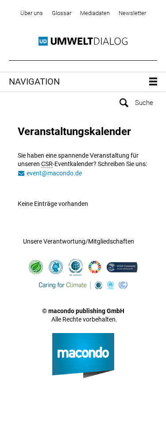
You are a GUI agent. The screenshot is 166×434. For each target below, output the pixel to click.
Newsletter (132, 13)
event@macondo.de (54, 173)
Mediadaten (95, 13)
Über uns (31, 13)
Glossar (61, 13)
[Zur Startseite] (83, 41)
